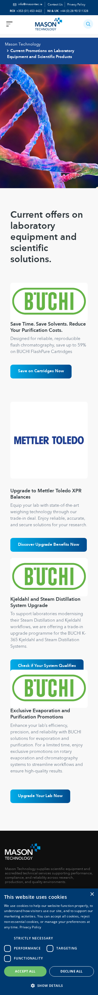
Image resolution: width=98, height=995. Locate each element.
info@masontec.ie (30, 4)
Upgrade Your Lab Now (40, 796)
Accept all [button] (25, 971)
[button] (88, 24)
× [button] (92, 894)
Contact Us (55, 4)
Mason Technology (23, 45)
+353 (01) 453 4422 (29, 11)
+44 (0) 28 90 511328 (74, 11)
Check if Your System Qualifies (47, 666)
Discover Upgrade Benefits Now (48, 545)
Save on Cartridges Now (41, 371)
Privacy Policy (76, 4)
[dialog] (49, 941)
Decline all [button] (71, 971)
